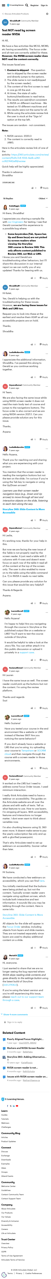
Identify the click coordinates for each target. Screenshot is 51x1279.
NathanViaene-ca (31, 1080)
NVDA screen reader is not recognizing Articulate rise (21, 1067)
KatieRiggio (14, 206)
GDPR (3, 1251)
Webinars (5, 1123)
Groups (4, 1172)
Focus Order (14, 926)
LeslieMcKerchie (16, 352)
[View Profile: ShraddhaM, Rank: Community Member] (5, 22)
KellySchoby (29, 1071)
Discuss (4, 1151)
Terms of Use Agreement (12, 1256)
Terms (10, 1273)
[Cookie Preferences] (4, 1274)
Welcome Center (8, 1186)
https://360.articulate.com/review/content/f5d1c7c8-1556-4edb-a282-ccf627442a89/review (25, 158)
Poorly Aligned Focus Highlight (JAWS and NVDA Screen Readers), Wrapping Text (26, 1039)
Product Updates (8, 1141)
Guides (4, 1115)
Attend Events (7, 1176)
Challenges (6, 1127)
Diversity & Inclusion (10, 1221)
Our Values (6, 1217)
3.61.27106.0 (10, 984)
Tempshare (27, 750)
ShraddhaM (15, 21)
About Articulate (8, 1209)
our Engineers (15, 221)
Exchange (5, 1155)
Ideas (3, 1168)
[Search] (26, 5)
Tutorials (5, 1119)
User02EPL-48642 (27, 1043)
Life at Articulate (8, 1233)
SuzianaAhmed (16, 668)
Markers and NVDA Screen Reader (25, 1048)
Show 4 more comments (15, 1014)
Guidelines (6, 1190)
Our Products (7, 1213)
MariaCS (13, 955)
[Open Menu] (47, 14)
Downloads (6, 1159)
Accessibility (6, 1225)
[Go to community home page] (15, 5)
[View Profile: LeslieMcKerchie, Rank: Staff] (5, 353)
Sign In (44, 5)
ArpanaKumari (15, 385)
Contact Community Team (12, 1194)
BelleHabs (28, 1051)
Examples (5, 1164)
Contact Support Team (11, 1198)
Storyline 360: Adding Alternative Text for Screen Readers (26, 1056)
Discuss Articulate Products (17, 14)
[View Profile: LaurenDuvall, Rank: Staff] (7, 612)
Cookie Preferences (33, 1273)
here (41, 880)
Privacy (19, 1273)
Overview (5, 1243)
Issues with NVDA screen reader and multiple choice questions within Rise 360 (27, 1076)
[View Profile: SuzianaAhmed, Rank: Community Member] (5, 669)
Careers (4, 1229)
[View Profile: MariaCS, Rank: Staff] (5, 957)
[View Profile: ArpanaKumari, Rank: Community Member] (5, 386)
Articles (4, 1137)
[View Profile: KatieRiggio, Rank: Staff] (5, 207)
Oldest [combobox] (43, 198)
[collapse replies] (25, 204)
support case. (27, 652)
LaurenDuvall (17, 611)
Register (34, 5)
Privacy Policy (7, 1247)
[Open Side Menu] (3, 5)
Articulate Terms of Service (13, 1260)
